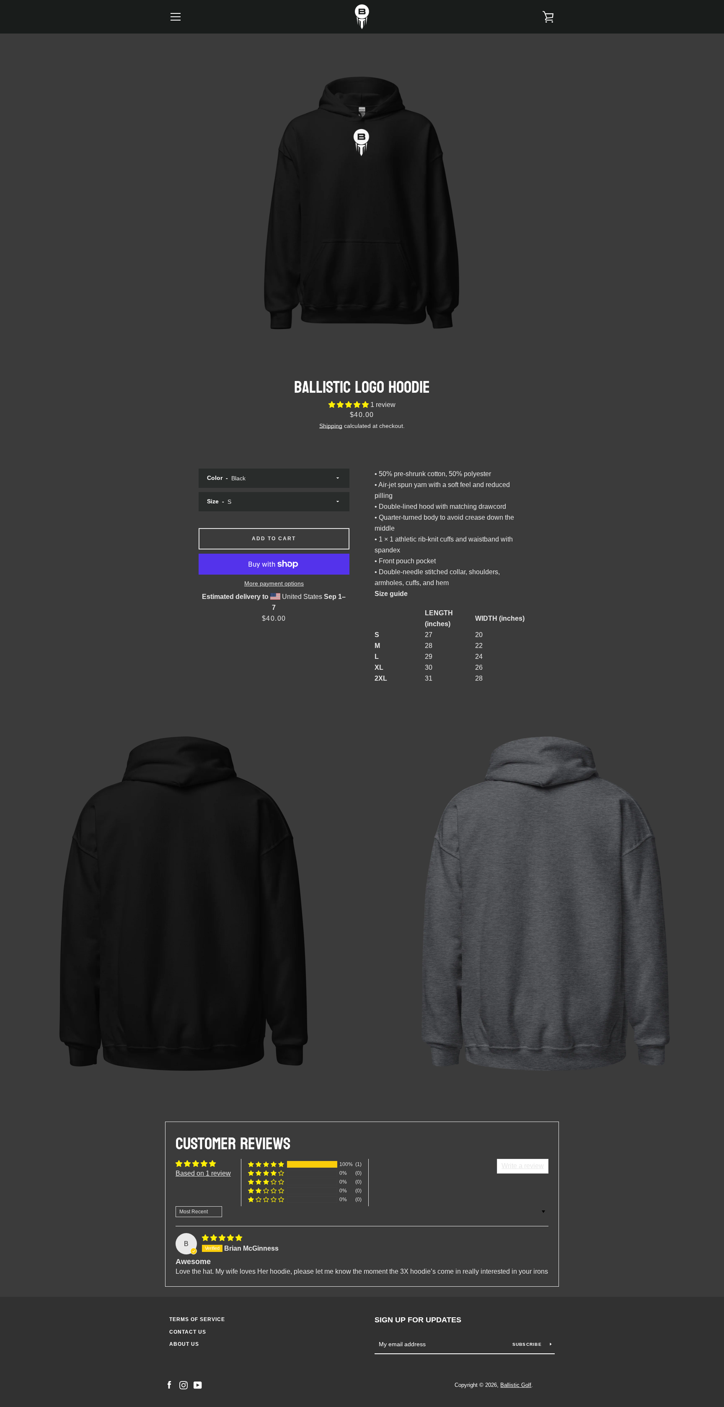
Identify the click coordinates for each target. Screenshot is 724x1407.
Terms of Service (197, 1319)
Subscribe (528, 1344)
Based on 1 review (203, 1173)
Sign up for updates (418, 1320)
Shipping (330, 425)
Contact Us (187, 1332)
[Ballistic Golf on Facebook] (169, 1384)
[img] (222, 1237)
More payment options (274, 583)
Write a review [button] (523, 1165)
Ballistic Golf (515, 1385)
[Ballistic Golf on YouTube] (198, 1384)
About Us (184, 1344)
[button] (349, 404)
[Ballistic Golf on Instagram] (183, 1384)
